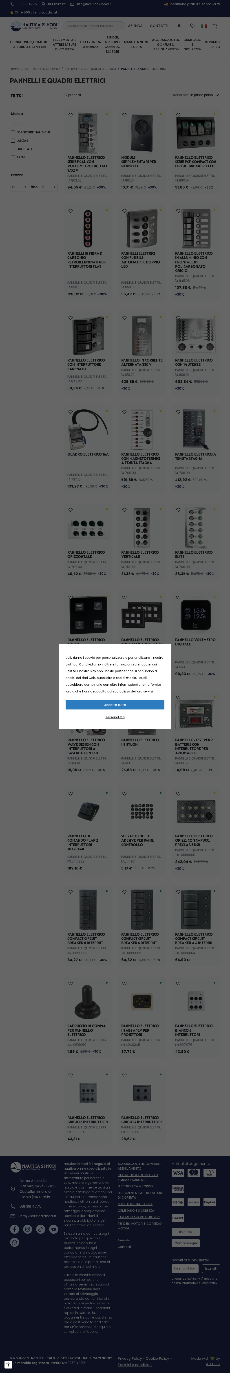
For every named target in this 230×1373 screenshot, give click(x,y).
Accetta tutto (115, 704)
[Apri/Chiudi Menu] (8, 1365)
